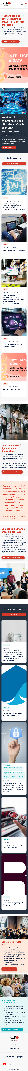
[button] (22, 112)
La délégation (14, 1048)
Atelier (5, 244)
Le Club (14, 1045)
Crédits (18, 1069)
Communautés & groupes (14, 1057)
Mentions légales (12, 1069)
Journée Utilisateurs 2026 (11, 389)
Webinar (6, 198)
